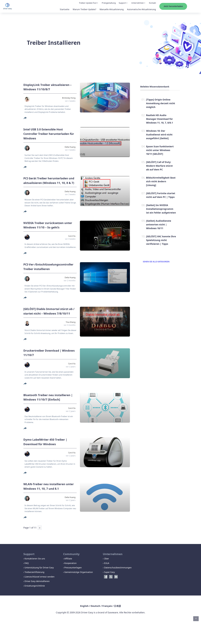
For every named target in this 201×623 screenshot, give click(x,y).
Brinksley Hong (68, 98)
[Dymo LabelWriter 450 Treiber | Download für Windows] (105, 452)
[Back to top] (196, 618)
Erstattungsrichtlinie (35, 585)
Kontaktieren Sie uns (35, 558)
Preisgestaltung (109, 3)
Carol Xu (71, 236)
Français (107, 606)
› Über (106, 558)
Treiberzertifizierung (34, 572)
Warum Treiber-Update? (84, 9)
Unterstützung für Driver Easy (39, 567)
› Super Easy (109, 572)
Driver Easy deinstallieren (37, 581)
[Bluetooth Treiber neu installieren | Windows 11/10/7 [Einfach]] (105, 408)
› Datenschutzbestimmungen (117, 567)
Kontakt (152, 3)
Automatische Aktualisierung (141, 9)
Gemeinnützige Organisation (78, 572)
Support (122, 3)
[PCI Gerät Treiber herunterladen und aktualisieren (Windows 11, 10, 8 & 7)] (105, 191)
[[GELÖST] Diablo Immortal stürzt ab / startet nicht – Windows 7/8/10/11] (105, 322)
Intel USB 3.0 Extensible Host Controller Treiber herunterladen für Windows (48, 133)
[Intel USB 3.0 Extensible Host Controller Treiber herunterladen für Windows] (105, 142)
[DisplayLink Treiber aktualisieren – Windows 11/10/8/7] (105, 97)
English (84, 606)
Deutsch (95, 606)
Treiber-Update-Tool (88, 3)
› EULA (106, 563)
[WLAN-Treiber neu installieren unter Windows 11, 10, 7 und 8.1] (105, 497)
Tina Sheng (70, 322)
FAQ (27, 563)
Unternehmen (137, 3)
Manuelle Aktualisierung (112, 9)
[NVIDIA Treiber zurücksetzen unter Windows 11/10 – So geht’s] (105, 236)
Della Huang (70, 147)
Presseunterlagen (73, 567)
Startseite (64, 9)
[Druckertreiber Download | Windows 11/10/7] (105, 363)
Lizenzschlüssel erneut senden (39, 576)
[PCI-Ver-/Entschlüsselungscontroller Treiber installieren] (105, 277)
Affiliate (68, 558)
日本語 (117, 606)
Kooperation (70, 563)
